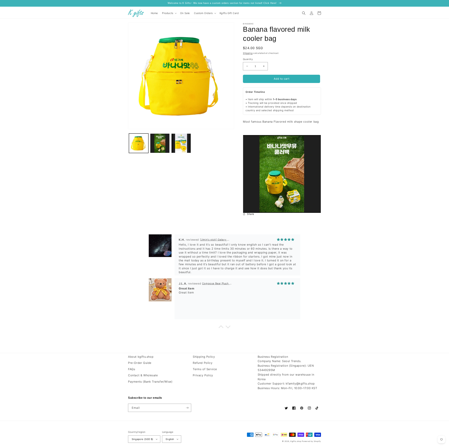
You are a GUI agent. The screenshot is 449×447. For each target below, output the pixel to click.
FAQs (131, 369)
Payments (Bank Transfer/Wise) (150, 381)
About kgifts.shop (140, 356)
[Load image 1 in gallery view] (138, 143)
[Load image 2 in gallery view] (160, 143)
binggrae (248, 24)
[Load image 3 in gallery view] (181, 143)
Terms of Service (205, 369)
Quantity (248, 59)
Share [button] (250, 213)
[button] (169, 13)
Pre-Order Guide (139, 363)
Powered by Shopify (311, 441)
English (170, 439)
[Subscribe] (187, 408)
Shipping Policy (204, 356)
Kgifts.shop (295, 441)
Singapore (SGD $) (142, 439)
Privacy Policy (203, 375)
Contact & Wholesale (143, 375)
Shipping (248, 53)
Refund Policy (202, 363)
